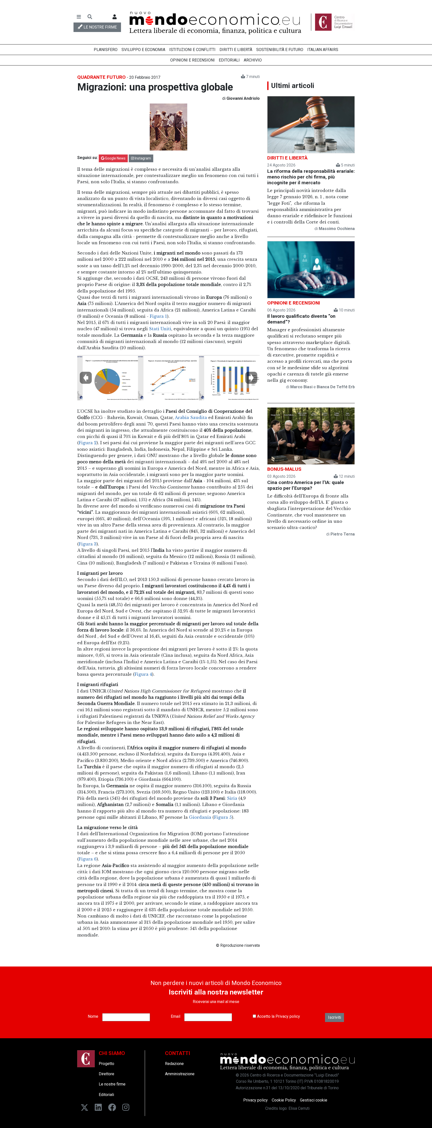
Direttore (106, 1074)
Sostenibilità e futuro (279, 49)
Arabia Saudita (191, 417)
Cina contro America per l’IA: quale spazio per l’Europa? (305, 485)
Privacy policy (288, 1016)
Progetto (106, 1063)
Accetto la (278, 1016)
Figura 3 (87, 544)
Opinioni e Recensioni (192, 60)
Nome (93, 1016)
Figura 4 (143, 674)
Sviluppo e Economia (143, 49)
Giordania (200, 817)
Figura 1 (158, 316)
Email (175, 1016)
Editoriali (229, 60)
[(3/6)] (229, 380)
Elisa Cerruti (299, 1108)
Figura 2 (87, 442)
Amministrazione (179, 1074)
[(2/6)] (168, 380)
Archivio (253, 60)
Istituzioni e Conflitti (192, 49)
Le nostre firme (112, 1084)
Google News (115, 158)
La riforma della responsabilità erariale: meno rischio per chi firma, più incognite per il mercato (311, 177)
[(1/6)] (107, 380)
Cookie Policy (284, 1100)
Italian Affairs (322, 49)
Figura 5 (223, 817)
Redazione (174, 1063)
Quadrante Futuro (101, 77)
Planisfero (106, 49)
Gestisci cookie (313, 1100)
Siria (232, 798)
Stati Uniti (160, 328)
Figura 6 (87, 859)
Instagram (142, 158)
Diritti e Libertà (236, 49)
